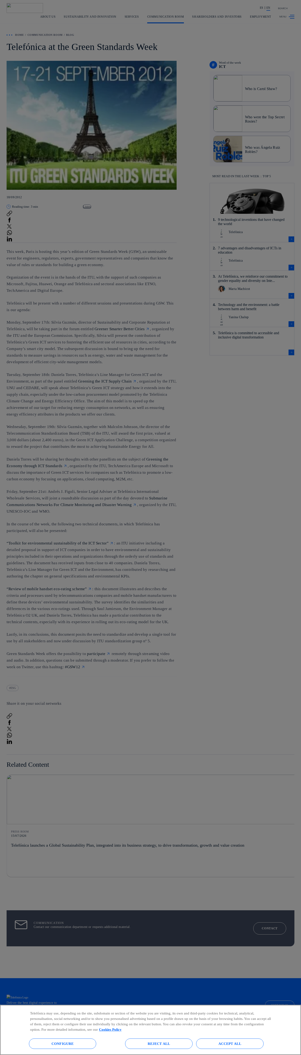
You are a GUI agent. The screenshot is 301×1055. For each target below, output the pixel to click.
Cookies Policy (110, 1029)
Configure (62, 1044)
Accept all (230, 1044)
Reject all (159, 1044)
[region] (150, 1030)
